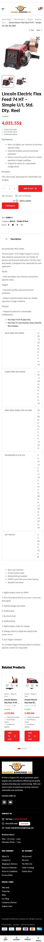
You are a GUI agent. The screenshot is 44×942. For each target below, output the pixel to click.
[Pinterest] (4, 802)
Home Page (6, 19)
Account (16, 940)
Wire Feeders (19, 19)
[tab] (22, 239)
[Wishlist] (27, 938)
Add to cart (28, 188)
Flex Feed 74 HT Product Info (19, 320)
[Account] (16, 938)
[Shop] (5, 938)
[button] (38, 38)
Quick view (16, 685)
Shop (5, 940)
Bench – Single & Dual (19, 221)
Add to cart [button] (9, 736)
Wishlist (28, 939)
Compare (9, 196)
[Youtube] (10, 802)
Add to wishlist (25, 196)
